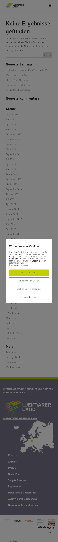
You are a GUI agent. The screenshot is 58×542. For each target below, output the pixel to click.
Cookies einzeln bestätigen (29, 288)
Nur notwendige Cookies (29, 280)
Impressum (34, 297)
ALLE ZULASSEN (29, 272)
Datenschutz (24, 297)
